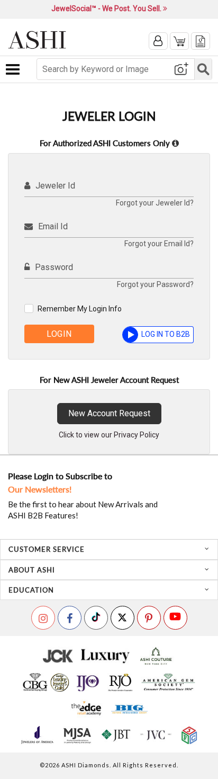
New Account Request (109, 413)
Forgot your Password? (155, 284)
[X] (122, 618)
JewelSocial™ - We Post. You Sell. (107, 8)
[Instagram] (43, 618)
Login (59, 334)
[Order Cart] (179, 41)
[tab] (109, 549)
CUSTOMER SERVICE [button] (46, 549)
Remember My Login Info (80, 309)
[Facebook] (69, 618)
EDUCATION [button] (31, 590)
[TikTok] (96, 618)
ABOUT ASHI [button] (31, 570)
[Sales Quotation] (200, 41)
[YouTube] (175, 618)
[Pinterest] (149, 618)
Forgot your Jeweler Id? (155, 203)
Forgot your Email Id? (159, 243)
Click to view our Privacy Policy (109, 435)
